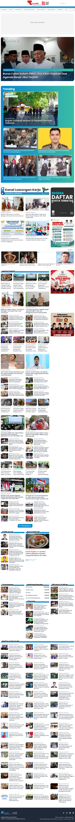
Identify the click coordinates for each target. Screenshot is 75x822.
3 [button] (37, 82)
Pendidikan (60, 9)
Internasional (18, 9)
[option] (37, 59)
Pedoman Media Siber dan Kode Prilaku (48, 819)
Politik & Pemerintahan (29, 9)
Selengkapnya (26, 526)
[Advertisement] (37, 23)
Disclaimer (60, 819)
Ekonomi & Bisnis (51, 9)
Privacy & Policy (67, 819)
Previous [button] (2, 59)
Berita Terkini (8, 271)
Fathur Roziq (9, 94)
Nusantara (4, 9)
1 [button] (33, 82)
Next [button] (72, 59)
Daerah (11, 9)
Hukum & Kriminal (41, 9)
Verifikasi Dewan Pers (69, 817)
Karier (72, 819)
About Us (62, 817)
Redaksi (57, 817)
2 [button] (35, 82)
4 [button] (39, 82)
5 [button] (42, 82)
